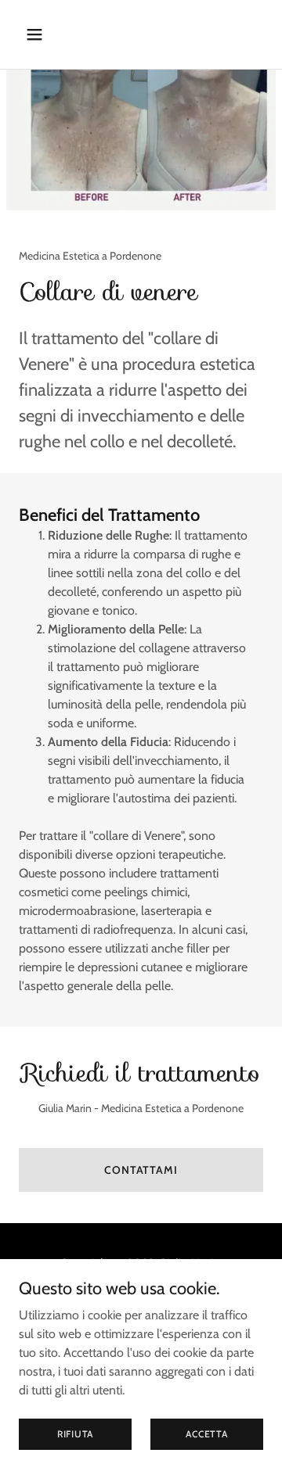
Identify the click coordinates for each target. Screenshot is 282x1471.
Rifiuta (75, 1434)
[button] (46, 34)
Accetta (206, 1434)
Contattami (141, 1170)
